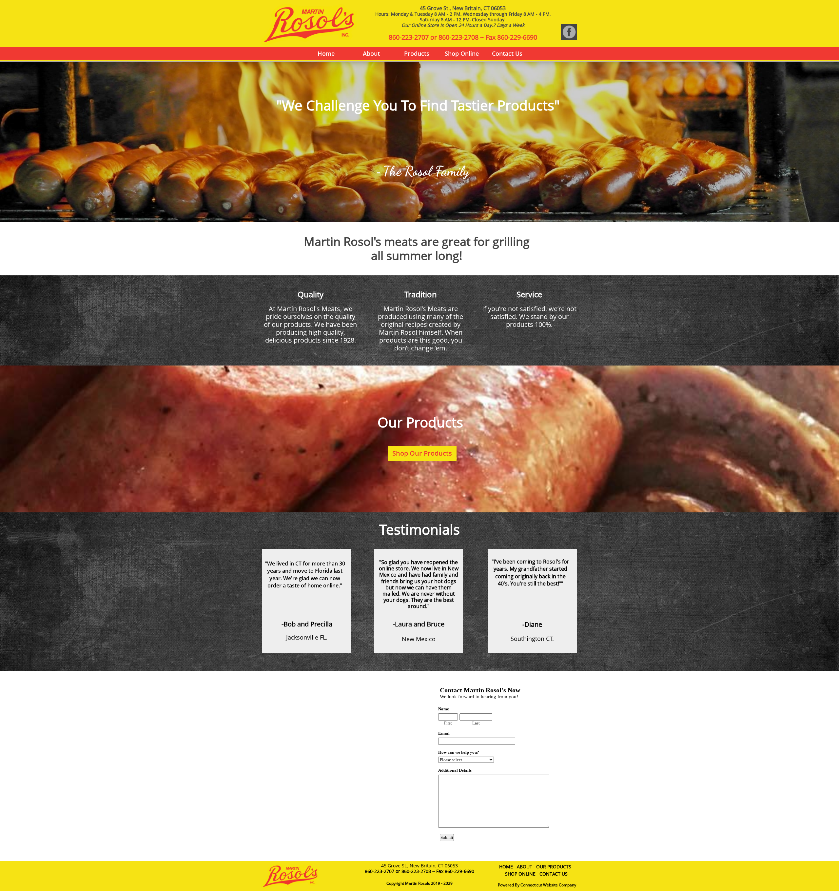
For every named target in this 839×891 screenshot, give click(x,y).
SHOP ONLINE (520, 874)
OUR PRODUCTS (553, 866)
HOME (506, 866)
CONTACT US (553, 874)
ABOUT (524, 866)
